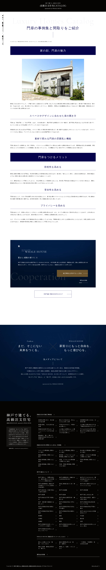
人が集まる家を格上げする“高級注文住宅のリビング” (88, 425)
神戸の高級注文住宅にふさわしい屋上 (88, 525)
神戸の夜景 (41, 494)
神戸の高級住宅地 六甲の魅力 (66, 502)
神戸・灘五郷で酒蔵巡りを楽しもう (46, 502)
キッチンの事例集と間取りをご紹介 (67, 451)
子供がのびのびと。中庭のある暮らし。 (67, 425)
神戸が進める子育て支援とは (46, 498)
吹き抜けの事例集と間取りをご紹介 (88, 451)
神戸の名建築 (63, 490)
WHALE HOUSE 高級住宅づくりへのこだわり (51, 536)
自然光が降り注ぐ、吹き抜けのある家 (46, 420)
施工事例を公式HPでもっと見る (72, 273)
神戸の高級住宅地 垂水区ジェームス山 (87, 502)
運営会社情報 (83, 280)
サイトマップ (95, 566)
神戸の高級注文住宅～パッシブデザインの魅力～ (46, 525)
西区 (60, 521)
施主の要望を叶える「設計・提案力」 (66, 543)
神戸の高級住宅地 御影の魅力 (66, 512)
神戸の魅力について (43, 472)
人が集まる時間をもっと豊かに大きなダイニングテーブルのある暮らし (67, 431)
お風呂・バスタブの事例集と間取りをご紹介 (88, 455)
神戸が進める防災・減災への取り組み (88, 498)
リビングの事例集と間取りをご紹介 (46, 451)
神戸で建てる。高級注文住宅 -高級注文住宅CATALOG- (28, 566)
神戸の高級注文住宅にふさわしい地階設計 (67, 525)
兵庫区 (40, 518)
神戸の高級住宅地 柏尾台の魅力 (45, 507)
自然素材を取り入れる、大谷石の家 (88, 420)
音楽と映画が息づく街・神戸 (67, 484)
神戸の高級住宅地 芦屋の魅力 (87, 507)
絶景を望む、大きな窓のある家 (46, 425)
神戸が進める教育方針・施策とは (67, 498)
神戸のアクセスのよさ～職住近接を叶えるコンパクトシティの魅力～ (88, 479)
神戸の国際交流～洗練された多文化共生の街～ (67, 478)
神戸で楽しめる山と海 (86, 494)
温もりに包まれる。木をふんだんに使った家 (67, 420)
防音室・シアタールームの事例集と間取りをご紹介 (67, 455)
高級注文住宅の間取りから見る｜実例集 (50, 445)
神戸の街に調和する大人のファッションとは (88, 484)
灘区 (60, 515)
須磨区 (40, 521)
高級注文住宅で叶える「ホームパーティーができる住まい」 (46, 431)
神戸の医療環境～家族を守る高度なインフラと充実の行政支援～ (46, 485)
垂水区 (82, 518)
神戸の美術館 (84, 490)
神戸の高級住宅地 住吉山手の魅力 (66, 507)
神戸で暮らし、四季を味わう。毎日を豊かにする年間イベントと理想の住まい (46, 479)
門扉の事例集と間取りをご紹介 (88, 460)
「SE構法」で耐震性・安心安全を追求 (87, 543)
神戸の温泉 (62, 494)
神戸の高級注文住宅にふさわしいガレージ (46, 529)
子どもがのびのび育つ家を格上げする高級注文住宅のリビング (88, 431)
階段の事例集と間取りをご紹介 (46, 455)
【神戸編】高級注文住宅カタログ (53, 294)
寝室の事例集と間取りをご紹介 (46, 460)
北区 (81, 521)
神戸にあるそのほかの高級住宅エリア (88, 512)
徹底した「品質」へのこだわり (67, 547)
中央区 (82, 515)
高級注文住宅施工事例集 (44, 414)
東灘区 (40, 515)
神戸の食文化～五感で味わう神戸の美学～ (46, 490)
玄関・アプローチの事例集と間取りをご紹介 (67, 460)
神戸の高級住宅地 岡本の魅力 (45, 512)
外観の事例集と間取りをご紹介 (46, 465)
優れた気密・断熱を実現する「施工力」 (46, 547)
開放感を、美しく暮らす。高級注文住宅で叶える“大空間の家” (46, 437)
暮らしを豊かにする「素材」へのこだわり (45, 543)
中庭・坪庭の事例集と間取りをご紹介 (67, 465)
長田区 (61, 518)
